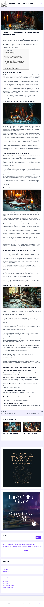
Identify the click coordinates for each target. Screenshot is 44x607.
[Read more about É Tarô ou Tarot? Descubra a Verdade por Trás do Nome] (32, 426)
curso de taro (25, 546)
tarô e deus (9, 553)
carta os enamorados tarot (19, 546)
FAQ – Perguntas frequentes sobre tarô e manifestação (14, 61)
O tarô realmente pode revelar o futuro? (12, 68)
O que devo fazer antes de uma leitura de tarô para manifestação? (17, 64)
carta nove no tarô (12, 546)
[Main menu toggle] (41, 4)
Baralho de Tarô (6, 577)
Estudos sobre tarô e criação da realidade (12, 58)
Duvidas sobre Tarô (6, 581)
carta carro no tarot (13, 544)
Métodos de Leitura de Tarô (8, 587)
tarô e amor (5, 553)
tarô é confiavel (14, 553)
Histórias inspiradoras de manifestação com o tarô (13, 57)
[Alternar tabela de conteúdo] (26, 51)
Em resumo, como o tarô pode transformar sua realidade (15, 60)
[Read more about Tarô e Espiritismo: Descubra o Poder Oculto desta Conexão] (12, 426)
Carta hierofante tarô (6, 546)
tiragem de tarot (19, 553)
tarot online (25, 551)
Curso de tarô (5, 579)
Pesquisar (5, 535)
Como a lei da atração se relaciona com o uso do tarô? (15, 67)
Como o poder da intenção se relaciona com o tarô (13, 53)
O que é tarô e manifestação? (10, 52)
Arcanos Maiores (6, 544)
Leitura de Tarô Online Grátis (8, 585)
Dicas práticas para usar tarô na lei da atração (13, 56)
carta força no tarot (32, 544)
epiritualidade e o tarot (37, 546)
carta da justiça (18, 544)
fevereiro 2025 (5, 567)
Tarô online (5, 589)
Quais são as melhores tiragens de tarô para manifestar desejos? (16, 63)
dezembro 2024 (6, 571)
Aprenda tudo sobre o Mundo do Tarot (20, 4)
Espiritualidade (5, 583)
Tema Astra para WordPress (36, 603)
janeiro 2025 (5, 569)
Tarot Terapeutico (6, 591)
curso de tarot (31, 546)
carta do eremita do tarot (25, 544)
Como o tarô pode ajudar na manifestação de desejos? (15, 62)
